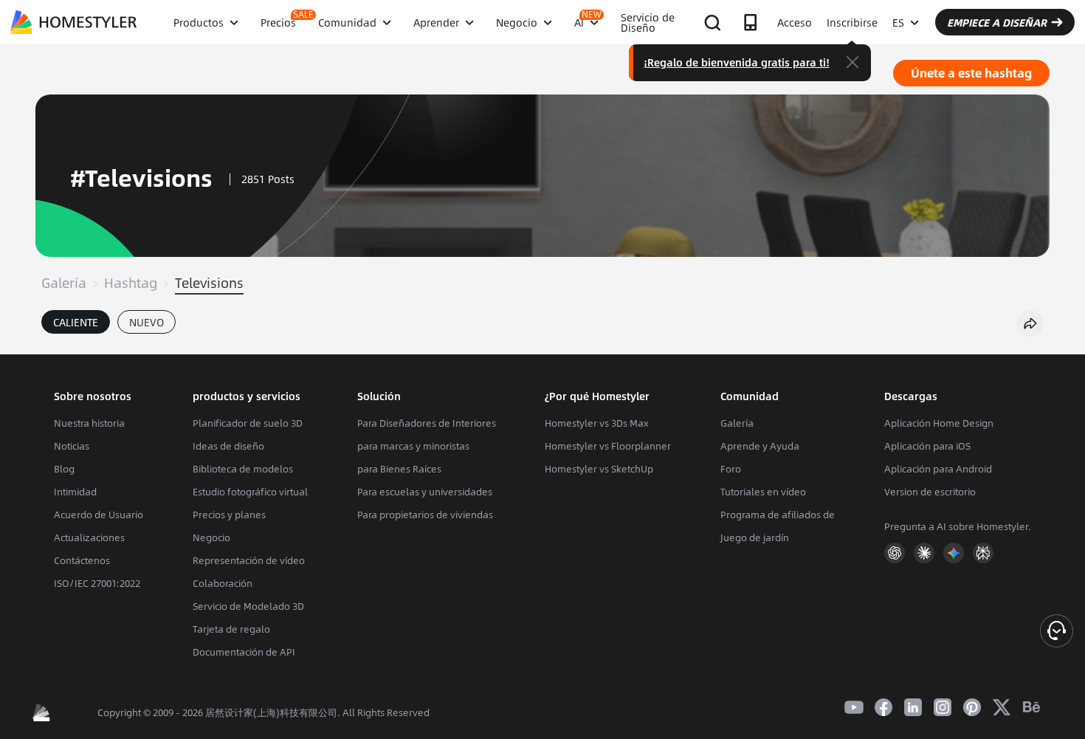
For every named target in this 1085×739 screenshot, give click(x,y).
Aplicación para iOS (927, 446)
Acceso (794, 22)
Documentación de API (244, 652)
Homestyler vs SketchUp (599, 468)
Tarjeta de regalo (231, 629)
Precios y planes (229, 514)
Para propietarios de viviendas (425, 514)
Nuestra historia (89, 423)
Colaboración (222, 583)
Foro (730, 468)
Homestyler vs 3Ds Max (597, 423)
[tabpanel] (542, 347)
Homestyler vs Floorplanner (608, 446)
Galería (63, 282)
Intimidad (75, 491)
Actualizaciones (89, 537)
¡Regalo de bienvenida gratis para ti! (737, 62)
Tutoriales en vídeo (763, 491)
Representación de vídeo (249, 560)
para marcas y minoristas (413, 446)
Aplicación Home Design (938, 423)
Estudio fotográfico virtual (250, 491)
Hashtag (130, 282)
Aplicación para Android (938, 468)
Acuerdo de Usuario (98, 514)
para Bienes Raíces (399, 468)
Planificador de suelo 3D (248, 423)
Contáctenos (82, 560)
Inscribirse (852, 22)
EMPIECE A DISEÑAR (997, 22)
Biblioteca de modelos (243, 468)
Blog (64, 468)
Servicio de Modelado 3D (248, 606)
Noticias (71, 446)
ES (898, 22)
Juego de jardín (754, 537)
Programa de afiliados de (777, 514)
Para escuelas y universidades (424, 491)
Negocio (211, 537)
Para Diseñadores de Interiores (426, 423)
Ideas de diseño (228, 446)
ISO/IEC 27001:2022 (97, 583)
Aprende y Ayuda (759, 446)
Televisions (209, 282)
